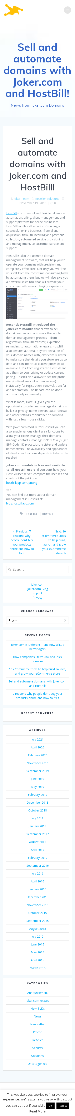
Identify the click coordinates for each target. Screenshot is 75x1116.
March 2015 (38, 968)
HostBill (11, 213)
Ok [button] (50, 1105)
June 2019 (37, 779)
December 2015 (37, 897)
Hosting (47, 513)
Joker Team (21, 199)
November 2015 (38, 905)
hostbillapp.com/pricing (21, 483)
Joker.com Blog (37, 589)
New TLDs (37, 1008)
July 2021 (37, 739)
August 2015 (37, 929)
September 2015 (37, 921)
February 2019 (37, 795)
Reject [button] (63, 1105)
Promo (37, 1032)
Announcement (37, 993)
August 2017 (37, 842)
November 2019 (38, 763)
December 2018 (37, 802)
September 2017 (37, 834)
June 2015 (37, 944)
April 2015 (37, 960)
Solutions (53, 199)
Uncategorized (37, 1064)
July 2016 (37, 873)
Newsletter (37, 1024)
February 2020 (37, 755)
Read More (37, 1111)
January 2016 (37, 889)
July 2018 (37, 818)
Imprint (37, 593)
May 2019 (37, 787)
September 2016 (37, 865)
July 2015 (37, 936)
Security (37, 1048)
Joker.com (37, 584)
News (37, 1016)
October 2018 (37, 810)
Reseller (40, 199)
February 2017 (37, 858)
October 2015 (37, 913)
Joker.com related (37, 1001)
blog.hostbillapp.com (20, 503)
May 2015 (37, 952)
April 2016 (37, 881)
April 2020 (37, 747)
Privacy (37, 597)
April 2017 (37, 850)
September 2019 (37, 771)
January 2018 (37, 826)
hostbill (32, 513)
